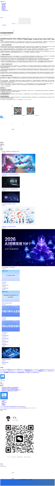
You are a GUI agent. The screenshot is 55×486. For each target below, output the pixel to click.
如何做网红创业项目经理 (5, 362)
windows (33, 369)
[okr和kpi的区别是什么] (11, 331)
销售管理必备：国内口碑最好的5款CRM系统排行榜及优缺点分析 (10, 387)
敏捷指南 (3, 401)
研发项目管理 (3, 4)
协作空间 (17, 406)
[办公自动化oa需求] (11, 280)
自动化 (19, 406)
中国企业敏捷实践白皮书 (5, 10)
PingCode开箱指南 (4, 402)
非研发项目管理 (4, 3)
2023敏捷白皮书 (4, 400)
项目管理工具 (14, 372)
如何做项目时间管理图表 (5, 341)
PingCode (28, 369)
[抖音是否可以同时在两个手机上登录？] (11, 301)
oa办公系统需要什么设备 (5, 285)
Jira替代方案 (3, 5)
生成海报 (13, 129)
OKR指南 (3, 403)
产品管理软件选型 (48, 369)
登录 (0, 17)
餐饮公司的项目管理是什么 (5, 338)
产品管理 (7, 406)
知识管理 (9, 406)
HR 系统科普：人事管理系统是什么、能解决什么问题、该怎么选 (10, 151)
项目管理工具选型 (21, 372)
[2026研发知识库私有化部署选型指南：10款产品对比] (11, 202)
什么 (52, 369)
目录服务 (21, 406)
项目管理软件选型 (35, 372)
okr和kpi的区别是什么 (5, 332)
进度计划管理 (3, 6)
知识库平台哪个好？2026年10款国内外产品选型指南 (9, 226)
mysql (23, 369)
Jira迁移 (19, 369)
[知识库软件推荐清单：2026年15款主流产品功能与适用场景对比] (18, 172)
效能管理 (12, 406)
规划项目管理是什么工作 (5, 344)
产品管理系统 (37, 369)
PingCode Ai (3, 9)
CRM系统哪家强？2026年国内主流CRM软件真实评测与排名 (10, 388)
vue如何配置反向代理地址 (5, 335)
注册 (2, 17)
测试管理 (14, 406)
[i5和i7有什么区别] (11, 316)
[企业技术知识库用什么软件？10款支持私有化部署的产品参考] (11, 187)
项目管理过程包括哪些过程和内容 (6, 359)
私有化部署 (28, 370)
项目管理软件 (29, 372)
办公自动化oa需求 (4, 282)
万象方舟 (24, 406)
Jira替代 (9, 369)
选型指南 (41, 370)
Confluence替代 (3, 369)
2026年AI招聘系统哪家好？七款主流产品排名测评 (8, 267)
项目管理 (47, 73)
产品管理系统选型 (43, 369)
